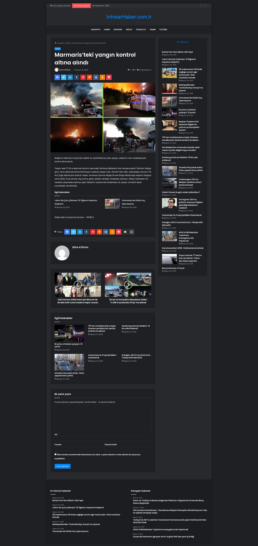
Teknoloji (141, 29)
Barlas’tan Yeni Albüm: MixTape (177, 52)
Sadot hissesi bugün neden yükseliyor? (181, 192)
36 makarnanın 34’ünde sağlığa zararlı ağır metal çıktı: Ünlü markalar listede (123, 6)
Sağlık (129, 29)
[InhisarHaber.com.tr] (129, 17)
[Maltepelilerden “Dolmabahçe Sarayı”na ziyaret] (169, 89)
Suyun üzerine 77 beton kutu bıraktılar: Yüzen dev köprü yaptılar (190, 258)
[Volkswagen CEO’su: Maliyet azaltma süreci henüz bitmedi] (169, 183)
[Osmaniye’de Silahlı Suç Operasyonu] (112, 204)
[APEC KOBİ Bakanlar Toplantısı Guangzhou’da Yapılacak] (169, 236)
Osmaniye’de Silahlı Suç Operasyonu (190, 99)
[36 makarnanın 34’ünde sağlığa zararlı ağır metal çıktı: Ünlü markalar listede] (169, 73)
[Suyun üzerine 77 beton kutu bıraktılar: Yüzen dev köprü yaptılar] (169, 259)
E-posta (59, 444)
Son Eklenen (183, 42)
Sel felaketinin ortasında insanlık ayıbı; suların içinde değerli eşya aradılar (181, 149)
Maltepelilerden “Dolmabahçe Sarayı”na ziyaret (191, 88)
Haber (107, 29)
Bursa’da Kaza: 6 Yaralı (173, 268)
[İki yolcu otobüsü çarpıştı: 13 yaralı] (69, 333)
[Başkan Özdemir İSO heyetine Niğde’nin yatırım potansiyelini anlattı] (169, 125)
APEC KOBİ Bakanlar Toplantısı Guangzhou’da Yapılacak (188, 236)
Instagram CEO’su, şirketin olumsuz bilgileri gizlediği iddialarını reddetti (191, 203)
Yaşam (153, 29)
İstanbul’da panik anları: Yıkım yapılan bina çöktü (69, 374)
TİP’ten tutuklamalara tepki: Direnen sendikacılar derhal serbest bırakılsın (102, 328)
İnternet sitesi (111, 444)
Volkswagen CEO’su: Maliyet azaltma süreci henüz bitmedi (190, 182)
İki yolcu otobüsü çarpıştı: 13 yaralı (68, 345)
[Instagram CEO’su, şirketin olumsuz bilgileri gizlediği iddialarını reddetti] (169, 203)
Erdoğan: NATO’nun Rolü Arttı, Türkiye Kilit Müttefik (136, 356)
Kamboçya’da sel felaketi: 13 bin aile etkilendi (136, 327)
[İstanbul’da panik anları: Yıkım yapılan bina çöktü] (69, 362)
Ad (56, 434)
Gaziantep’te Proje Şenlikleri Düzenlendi (102, 356)
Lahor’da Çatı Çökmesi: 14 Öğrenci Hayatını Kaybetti (179, 60)
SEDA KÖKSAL (65, 70)
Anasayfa (95, 29)
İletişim (163, 29)
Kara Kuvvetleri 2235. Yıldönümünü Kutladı (182, 248)
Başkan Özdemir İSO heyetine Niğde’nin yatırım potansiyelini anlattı (189, 125)
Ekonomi (118, 29)
